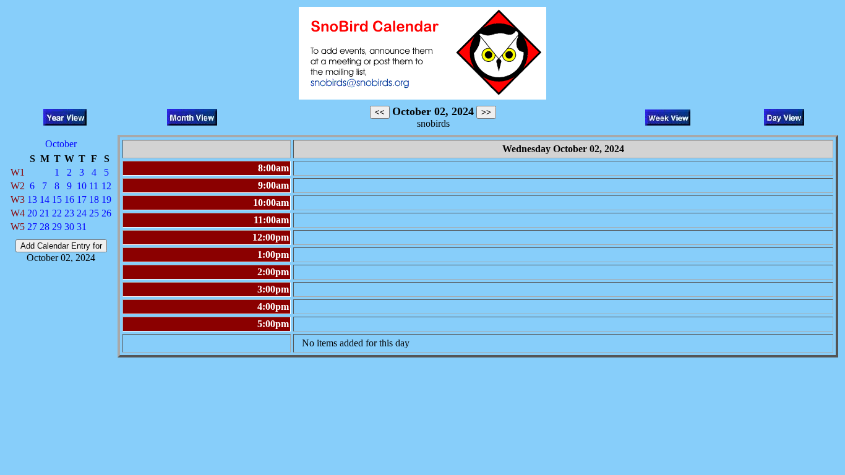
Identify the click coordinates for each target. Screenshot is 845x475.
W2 (18, 186)
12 (106, 186)
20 (32, 213)
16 (69, 199)
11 (93, 186)
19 (106, 199)
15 (57, 199)
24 (82, 213)
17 (82, 199)
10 (82, 186)
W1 (18, 172)
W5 (18, 226)
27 (32, 226)
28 (44, 226)
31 (82, 226)
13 (32, 199)
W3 (18, 199)
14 (44, 199)
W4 (18, 213)
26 (106, 213)
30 (69, 226)
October (61, 144)
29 (57, 226)
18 (94, 199)
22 (57, 213)
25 (94, 213)
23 (69, 213)
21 (44, 213)
